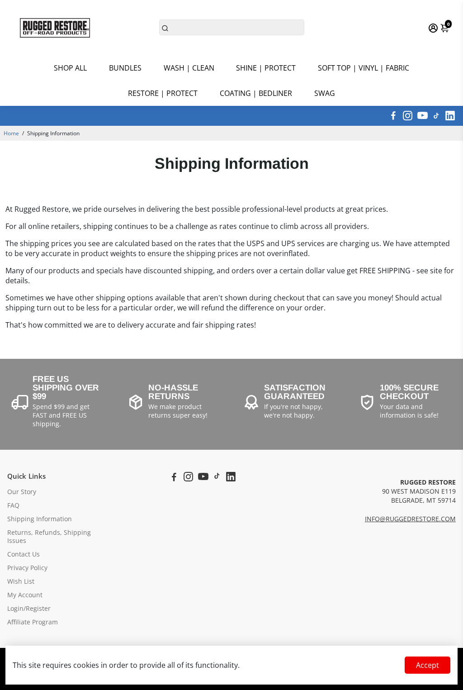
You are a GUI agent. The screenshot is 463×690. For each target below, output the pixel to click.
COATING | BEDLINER (256, 93)
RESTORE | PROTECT (163, 93)
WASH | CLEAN (189, 68)
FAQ (13, 505)
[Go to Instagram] (407, 115)
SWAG (324, 93)
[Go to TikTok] (436, 115)
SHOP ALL (70, 68)
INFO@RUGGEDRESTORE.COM (410, 519)
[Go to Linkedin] (450, 115)
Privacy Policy (27, 568)
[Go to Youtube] (422, 115)
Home (11, 133)
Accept (427, 665)
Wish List (20, 581)
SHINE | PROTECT (266, 68)
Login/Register (29, 608)
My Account (25, 595)
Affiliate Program (32, 622)
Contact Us (23, 554)
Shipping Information (39, 519)
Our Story (21, 492)
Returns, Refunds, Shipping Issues (49, 536)
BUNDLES (125, 68)
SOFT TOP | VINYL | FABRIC (363, 68)
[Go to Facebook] (393, 115)
